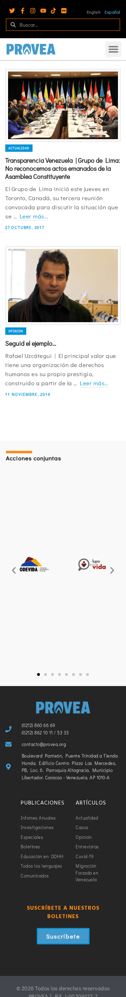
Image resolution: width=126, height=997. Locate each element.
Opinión (15, 331)
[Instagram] (33, 11)
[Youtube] (43, 11)
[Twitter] (12, 11)
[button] (113, 49)
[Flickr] (64, 11)
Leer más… (34, 216)
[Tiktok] (53, 11)
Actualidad (18, 148)
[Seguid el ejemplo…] (63, 285)
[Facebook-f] (23, 11)
